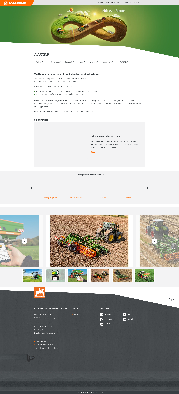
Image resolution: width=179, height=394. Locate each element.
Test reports (93, 62)
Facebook (108, 314)
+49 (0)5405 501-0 (45, 326)
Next (148, 188)
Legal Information (41, 341)
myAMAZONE (122, 62)
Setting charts (107, 62)
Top (170, 299)
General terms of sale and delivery (47, 348)
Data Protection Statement (106, 2)
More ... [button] (94, 152)
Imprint (119, 2)
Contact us (77, 314)
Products (38, 62)
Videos (81, 62)
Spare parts (69, 62)
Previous (31, 188)
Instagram (108, 319)
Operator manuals (53, 62)
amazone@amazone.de (47, 333)
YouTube (131, 319)
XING (129, 314)
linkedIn (108, 324)
